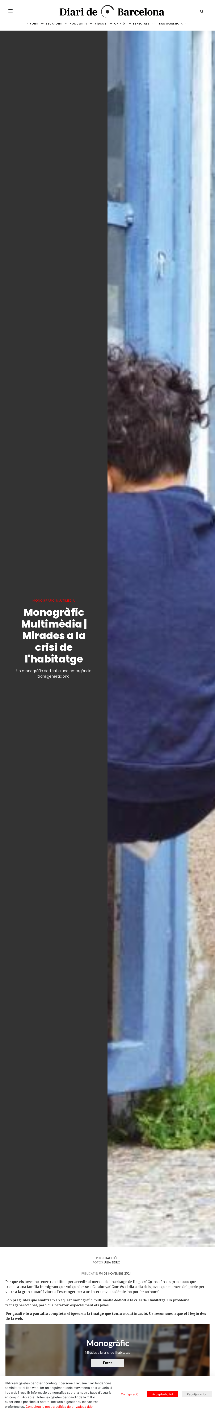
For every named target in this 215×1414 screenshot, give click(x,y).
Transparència (170, 23)
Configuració (129, 1394)
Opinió (120, 23)
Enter (107, 1363)
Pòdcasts (78, 23)
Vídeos (101, 23)
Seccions (54, 23)
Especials (141, 23)
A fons (32, 23)
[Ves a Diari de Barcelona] (107, 11)
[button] (10, 11)
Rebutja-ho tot (197, 1394)
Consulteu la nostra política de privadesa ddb (59, 1407)
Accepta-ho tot (162, 1394)
